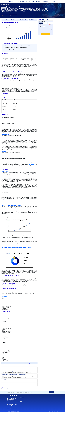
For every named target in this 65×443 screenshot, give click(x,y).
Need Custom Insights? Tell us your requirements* (28, 223)
